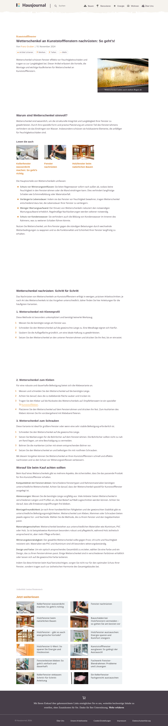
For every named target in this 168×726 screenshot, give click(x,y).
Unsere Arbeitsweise (78, 721)
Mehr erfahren (116, 707)
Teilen (53, 52)
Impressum (121, 721)
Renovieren (105, 6)
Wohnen (135, 6)
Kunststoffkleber (30, 404)
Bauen (91, 6)
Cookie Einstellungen (102, 721)
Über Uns (149, 6)
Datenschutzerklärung (141, 721)
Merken (42, 52)
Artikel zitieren (26, 52)
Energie (120, 6)
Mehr (64, 52)
